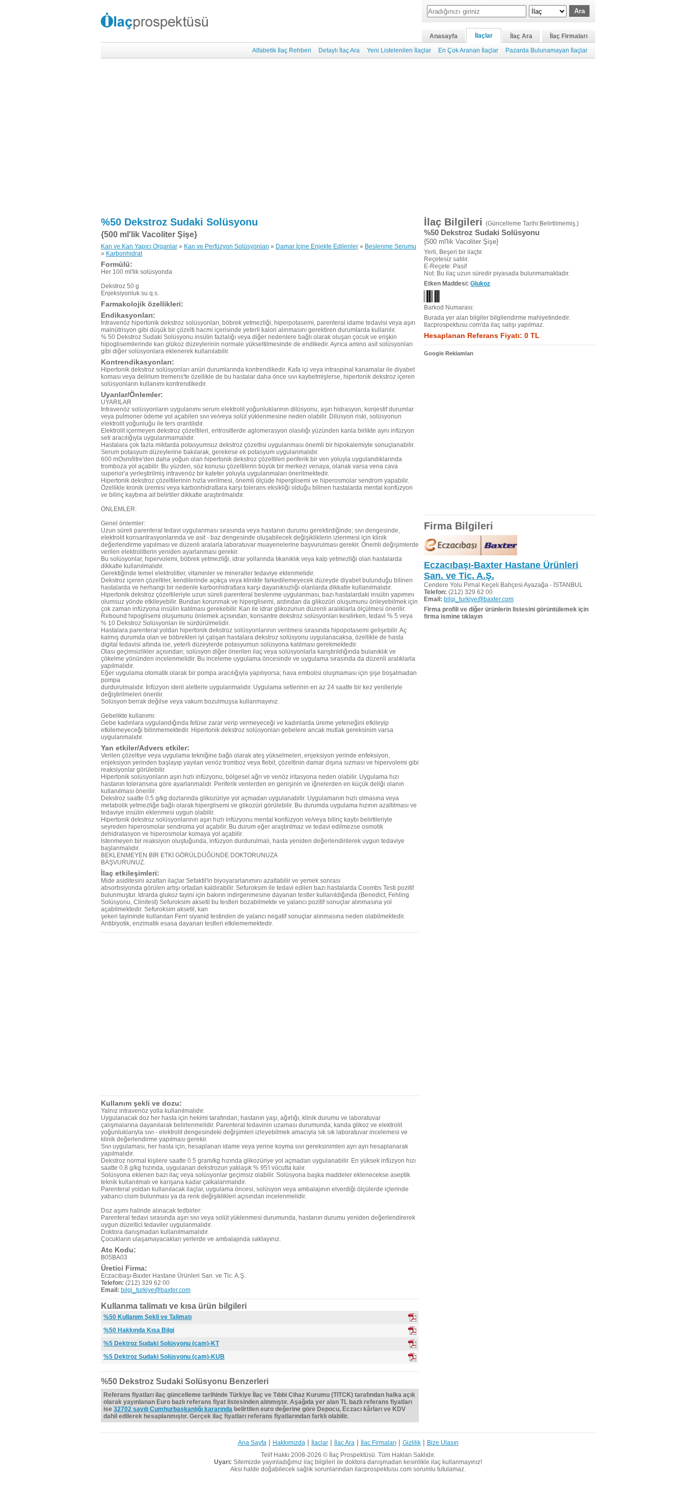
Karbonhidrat (124, 253)
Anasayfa (444, 36)
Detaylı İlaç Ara (339, 50)
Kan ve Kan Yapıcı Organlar (139, 246)
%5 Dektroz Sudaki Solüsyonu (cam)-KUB (164, 1356)
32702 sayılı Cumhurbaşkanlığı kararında (173, 1409)
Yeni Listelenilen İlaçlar (399, 50)
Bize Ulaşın (443, 1442)
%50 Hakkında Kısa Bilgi (138, 1330)
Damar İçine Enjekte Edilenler (317, 246)
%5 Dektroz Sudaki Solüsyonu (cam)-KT (161, 1343)
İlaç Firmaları (568, 36)
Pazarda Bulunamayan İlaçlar (546, 50)
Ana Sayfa (252, 1442)
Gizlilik (412, 1442)
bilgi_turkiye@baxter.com (156, 1290)
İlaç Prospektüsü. (353, 1454)
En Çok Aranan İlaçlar (468, 50)
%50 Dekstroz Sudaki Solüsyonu (179, 222)
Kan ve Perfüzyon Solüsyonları (226, 246)
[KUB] (412, 1331)
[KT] (412, 1317)
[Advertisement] (348, 137)
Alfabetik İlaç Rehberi (281, 50)
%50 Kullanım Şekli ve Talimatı (147, 1317)
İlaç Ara (521, 36)
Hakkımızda (289, 1442)
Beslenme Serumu (390, 246)
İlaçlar (484, 35)
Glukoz (480, 283)
